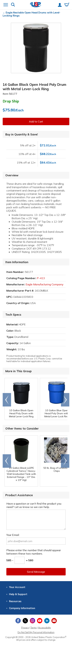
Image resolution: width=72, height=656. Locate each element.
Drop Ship (11, 101)
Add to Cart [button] (36, 121)
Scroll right (65, 399)
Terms (33, 627)
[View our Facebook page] (18, 620)
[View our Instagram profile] (32, 620)
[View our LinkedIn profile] (47, 620)
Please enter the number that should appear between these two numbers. (33, 551)
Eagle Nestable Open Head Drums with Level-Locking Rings (31, 14)
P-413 (41, 278)
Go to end (7, 399)
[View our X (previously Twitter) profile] (25, 620)
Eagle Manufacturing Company (44, 284)
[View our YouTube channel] (39, 620)
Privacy (25, 627)
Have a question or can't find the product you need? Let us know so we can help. (33, 505)
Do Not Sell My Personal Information (36, 632)
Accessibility (44, 627)
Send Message (36, 571)
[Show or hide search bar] (13, 5)
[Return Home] (36, 5)
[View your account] (60, 5)
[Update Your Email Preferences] (54, 620)
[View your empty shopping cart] (66, 5)
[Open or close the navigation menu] (6, 5)
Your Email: (12, 535)
